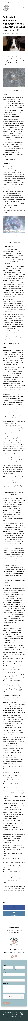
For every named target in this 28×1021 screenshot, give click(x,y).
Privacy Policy (20, 1015)
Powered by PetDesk (9, 1015)
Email (5, 972)
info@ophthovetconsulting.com (15, 952)
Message (5, 983)
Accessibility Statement (14, 1017)
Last (15, 969)
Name (5, 965)
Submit (6, 1003)
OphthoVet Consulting (9, 33)
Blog (21, 33)
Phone (4, 978)
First (4, 969)
